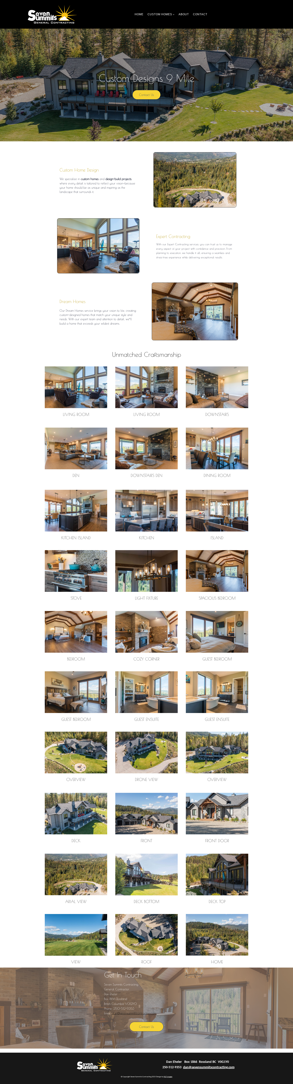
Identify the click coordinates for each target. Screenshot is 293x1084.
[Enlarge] (102, 371)
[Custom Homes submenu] (173, 14)
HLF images (168, 1077)
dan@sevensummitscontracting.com (133, 1013)
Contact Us (146, 95)
